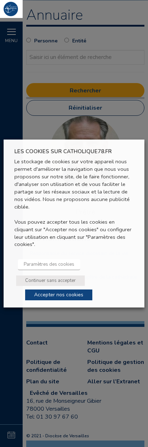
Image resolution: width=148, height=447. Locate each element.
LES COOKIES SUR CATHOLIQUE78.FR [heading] (63, 152)
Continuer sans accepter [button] (50, 280)
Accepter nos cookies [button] (58, 294)
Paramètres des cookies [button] (49, 264)
